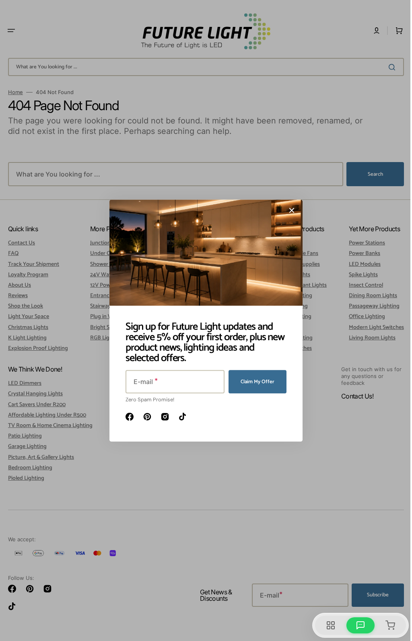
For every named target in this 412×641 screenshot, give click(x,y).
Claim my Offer (255, 382)
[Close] (289, 210)
